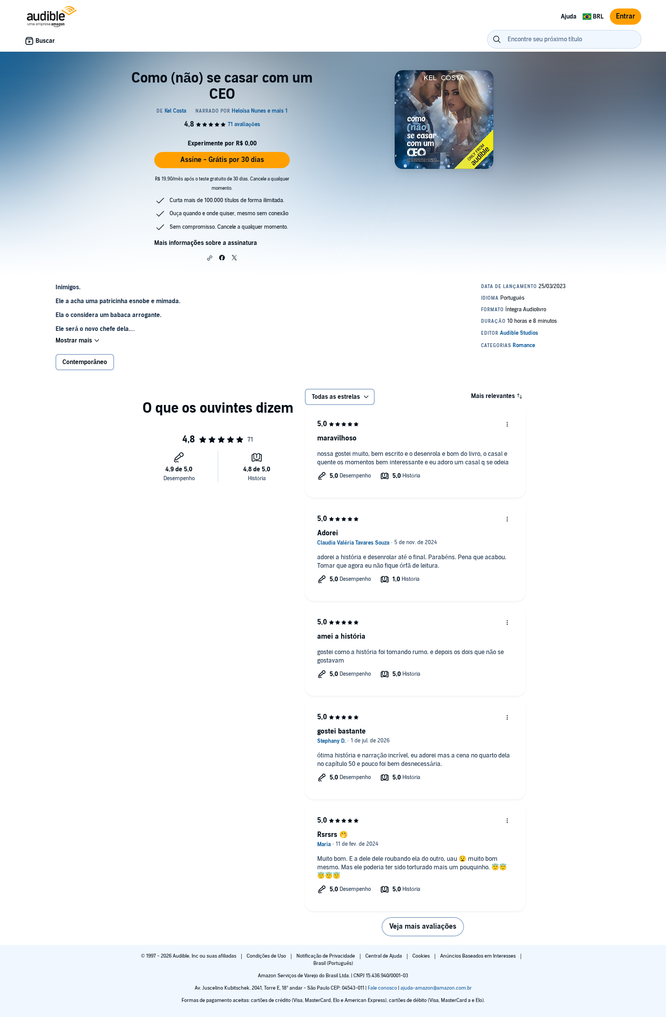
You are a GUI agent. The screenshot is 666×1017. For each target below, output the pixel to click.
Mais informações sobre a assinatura (205, 243)
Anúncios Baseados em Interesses (478, 956)
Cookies (421, 956)
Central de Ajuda (384, 956)
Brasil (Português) (333, 963)
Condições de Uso (267, 956)
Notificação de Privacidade (326, 956)
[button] (210, 258)
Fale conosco (382, 988)
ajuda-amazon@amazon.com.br (436, 988)
